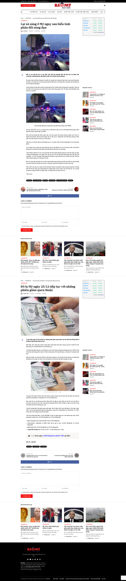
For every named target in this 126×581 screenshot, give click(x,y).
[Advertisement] (94, 62)
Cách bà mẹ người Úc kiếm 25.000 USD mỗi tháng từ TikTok (96, 121)
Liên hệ (103, 578)
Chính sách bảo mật (95, 578)
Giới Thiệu (55, 578)
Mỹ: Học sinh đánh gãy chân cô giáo (50, 261)
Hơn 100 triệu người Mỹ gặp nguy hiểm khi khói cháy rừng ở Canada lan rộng (94, 262)
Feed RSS (62, 578)
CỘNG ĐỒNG (93, 92)
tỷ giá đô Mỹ (36, 446)
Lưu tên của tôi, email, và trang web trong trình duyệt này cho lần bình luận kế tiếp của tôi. (45, 226)
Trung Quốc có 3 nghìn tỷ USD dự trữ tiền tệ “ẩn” (97, 94)
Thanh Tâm (25, 293)
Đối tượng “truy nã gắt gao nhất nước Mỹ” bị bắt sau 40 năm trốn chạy (97, 104)
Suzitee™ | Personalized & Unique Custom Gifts (77, 578)
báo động (29, 180)
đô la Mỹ (29, 446)
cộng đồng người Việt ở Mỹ (33, 566)
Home (22, 18)
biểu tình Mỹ (52, 180)
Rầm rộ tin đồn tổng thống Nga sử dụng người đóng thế (97, 129)
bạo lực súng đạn (37, 180)
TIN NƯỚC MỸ (28, 18)
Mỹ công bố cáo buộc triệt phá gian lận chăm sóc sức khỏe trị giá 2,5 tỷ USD (73, 262)
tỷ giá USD (43, 446)
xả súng (70, 180)
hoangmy (25, 31)
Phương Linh (25, 272)
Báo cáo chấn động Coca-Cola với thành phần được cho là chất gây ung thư (97, 112)
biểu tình (45, 180)
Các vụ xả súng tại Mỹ (62, 180)
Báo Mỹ (48, 578)
